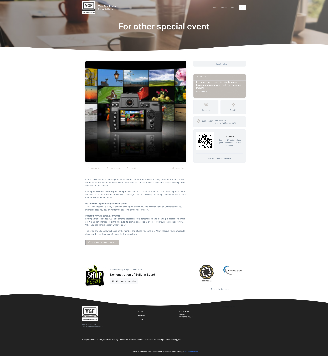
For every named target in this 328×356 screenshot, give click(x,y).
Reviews (224, 7)
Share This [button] (179, 168)
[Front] (89, 7)
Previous (191, 273)
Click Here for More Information (104, 242)
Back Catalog (221, 64)
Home (215, 7)
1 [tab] (135, 164)
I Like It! (132, 168)
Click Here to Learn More (125, 281)
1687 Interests (115, 168)
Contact (233, 7)
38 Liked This (95, 168)
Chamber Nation (191, 351)
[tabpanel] (135, 111)
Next (247, 273)
